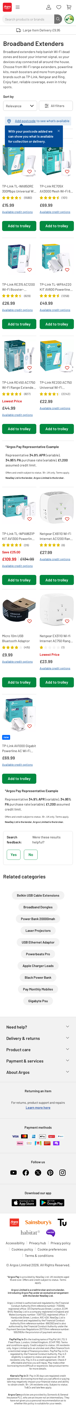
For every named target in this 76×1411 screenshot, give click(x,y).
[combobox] (28, 19)
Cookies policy (22, 1249)
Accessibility (15, 1243)
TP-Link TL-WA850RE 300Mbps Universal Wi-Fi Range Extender (19, 189)
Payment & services (24, 1060)
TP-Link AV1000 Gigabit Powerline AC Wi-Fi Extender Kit (19, 748)
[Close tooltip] (58, 130)
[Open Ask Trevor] (69, 19)
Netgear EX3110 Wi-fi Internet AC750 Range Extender (56, 638)
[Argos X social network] (38, 1173)
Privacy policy (61, 1243)
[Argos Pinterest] (50, 1173)
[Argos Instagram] (62, 1173)
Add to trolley (19, 225)
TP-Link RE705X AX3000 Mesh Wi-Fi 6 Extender (55, 189)
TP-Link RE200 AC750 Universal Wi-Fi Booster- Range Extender (56, 385)
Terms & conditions (39, 1255)
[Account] (48, 7)
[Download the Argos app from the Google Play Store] (52, 1202)
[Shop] (17, 7)
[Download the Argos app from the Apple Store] (24, 1202)
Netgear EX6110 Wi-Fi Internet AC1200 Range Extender (57, 536)
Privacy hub (37, 1243)
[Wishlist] (59, 7)
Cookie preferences (52, 1249)
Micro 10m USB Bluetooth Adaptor (16, 638)
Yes (14, 854)
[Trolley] (69, 7)
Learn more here (38, 1107)
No (30, 854)
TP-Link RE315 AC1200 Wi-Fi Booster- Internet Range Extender (18, 287)
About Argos (18, 1072)
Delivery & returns (23, 1038)
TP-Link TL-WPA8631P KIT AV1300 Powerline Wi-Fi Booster (18, 536)
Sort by (8, 96)
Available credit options (17, 212)
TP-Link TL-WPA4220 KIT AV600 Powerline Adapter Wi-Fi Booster (56, 287)
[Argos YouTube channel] (13, 1173)
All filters (57, 106)
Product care (18, 1049)
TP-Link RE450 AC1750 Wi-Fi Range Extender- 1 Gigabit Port (19, 385)
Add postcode (25, 121)
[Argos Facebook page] (26, 1173)
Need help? (16, 1026)
